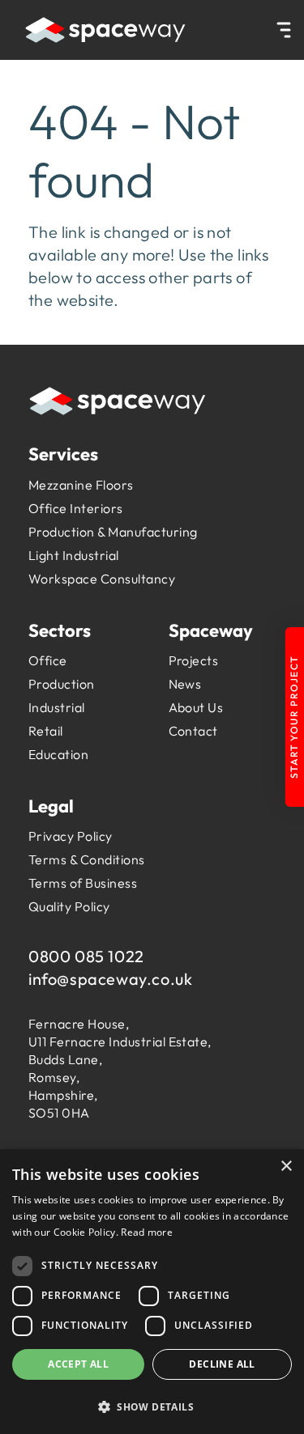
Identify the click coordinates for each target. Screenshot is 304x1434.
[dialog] (152, 1291)
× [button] (286, 1166)
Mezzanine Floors (81, 485)
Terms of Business (82, 883)
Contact (193, 731)
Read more (147, 1232)
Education (58, 754)
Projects (194, 660)
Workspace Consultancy (101, 579)
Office (47, 660)
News (185, 684)
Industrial (56, 707)
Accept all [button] (78, 1364)
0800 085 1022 (86, 956)
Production (61, 684)
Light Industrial (73, 555)
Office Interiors (75, 508)
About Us (196, 707)
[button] (152, 1406)
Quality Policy (69, 906)
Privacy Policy (70, 836)
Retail (45, 731)
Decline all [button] (222, 1364)
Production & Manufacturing (112, 532)
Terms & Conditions (86, 859)
